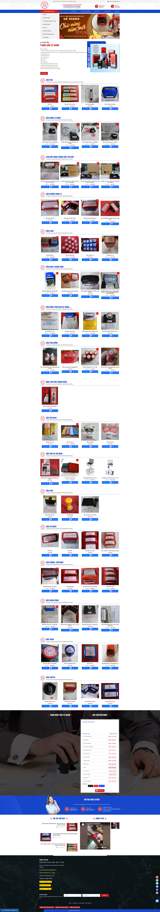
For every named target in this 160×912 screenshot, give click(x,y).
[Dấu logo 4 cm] (110, 245)
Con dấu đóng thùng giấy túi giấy (49, 21)
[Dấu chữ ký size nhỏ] (110, 691)
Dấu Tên (44, 14)
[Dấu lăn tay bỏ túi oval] (50, 691)
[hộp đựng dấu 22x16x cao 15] (90, 467)
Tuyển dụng (107, 11)
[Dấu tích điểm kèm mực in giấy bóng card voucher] (49, 357)
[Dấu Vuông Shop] (70, 576)
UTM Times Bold (86, 757)
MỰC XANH (102, 785)
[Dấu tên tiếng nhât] (51, 94)
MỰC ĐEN (90, 785)
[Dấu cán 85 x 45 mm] (50, 504)
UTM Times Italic (86, 753)
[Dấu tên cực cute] (50, 432)
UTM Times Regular (87, 750)
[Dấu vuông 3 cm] (90, 245)
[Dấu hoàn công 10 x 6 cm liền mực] (90, 614)
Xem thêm (44, 73)
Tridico (84, 767)
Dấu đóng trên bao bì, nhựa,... (49, 34)
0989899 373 (74, 810)
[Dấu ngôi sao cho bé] (90, 540)
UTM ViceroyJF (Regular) (88, 746)
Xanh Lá (85, 785)
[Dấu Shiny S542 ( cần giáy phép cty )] (110, 653)
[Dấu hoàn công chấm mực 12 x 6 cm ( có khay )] (70, 614)
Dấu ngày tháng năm (47, 30)
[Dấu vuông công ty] (50, 208)
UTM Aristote (86, 777)
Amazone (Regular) (87, 743)
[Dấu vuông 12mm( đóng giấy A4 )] (70, 357)
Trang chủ (64, 11)
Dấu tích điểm (45, 37)
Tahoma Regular (86, 760)
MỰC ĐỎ (96, 785)
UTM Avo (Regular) (87, 781)
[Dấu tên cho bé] (110, 432)
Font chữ (97, 11)
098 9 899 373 (90, 810)
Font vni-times (86, 770)
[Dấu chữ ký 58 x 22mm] (90, 691)
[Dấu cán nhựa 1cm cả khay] (90, 504)
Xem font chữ (46, 108)
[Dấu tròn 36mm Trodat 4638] (50, 653)
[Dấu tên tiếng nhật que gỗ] (111, 94)
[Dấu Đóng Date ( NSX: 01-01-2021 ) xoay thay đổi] (90, 281)
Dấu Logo (45, 27)
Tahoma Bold (86, 739)
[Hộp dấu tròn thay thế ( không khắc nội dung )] (49, 467)
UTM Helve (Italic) (86, 774)
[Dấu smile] (50, 540)
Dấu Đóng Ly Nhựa (46, 17)
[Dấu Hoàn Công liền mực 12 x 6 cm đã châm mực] (110, 614)
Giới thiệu (73, 11)
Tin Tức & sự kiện (85, 11)
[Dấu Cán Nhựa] (70, 504)
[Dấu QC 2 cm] (90, 653)
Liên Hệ (117, 11)
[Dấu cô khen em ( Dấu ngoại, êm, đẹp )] (110, 540)
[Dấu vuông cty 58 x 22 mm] (70, 208)
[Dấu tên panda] (90, 432)
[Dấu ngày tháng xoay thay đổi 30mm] (70, 281)
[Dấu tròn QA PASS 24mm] (70, 653)
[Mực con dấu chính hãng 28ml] (50, 396)
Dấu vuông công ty (47, 24)
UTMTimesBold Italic (87, 736)
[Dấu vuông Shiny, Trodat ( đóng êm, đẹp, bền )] (110, 208)
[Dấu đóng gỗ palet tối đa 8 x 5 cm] (110, 321)
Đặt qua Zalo (56, 108)
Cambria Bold (86, 763)
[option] (59, 827)
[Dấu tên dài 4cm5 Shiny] (71, 94)
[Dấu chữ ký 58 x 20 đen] (70, 691)
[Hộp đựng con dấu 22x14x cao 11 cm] (110, 467)
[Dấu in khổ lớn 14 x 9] (50, 321)
